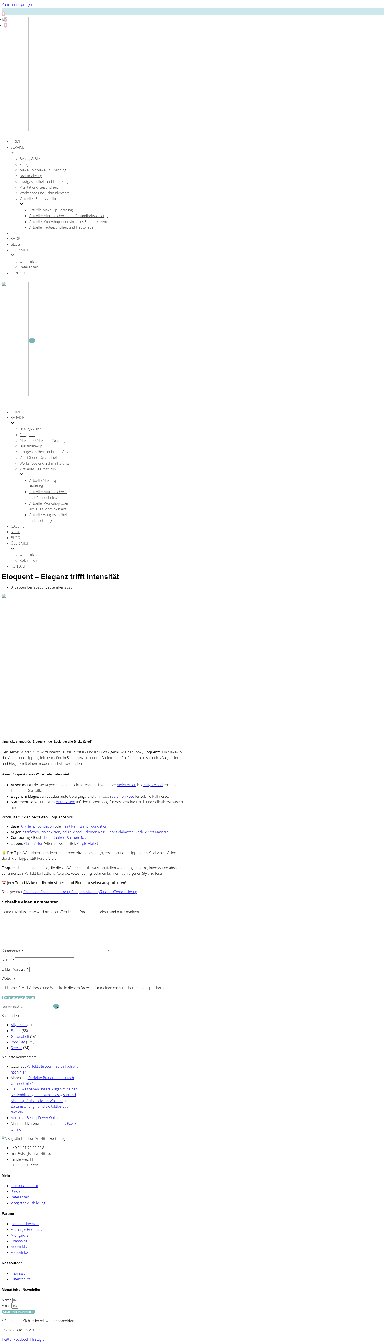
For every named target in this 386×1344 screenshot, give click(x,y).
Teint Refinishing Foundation (85, 826)
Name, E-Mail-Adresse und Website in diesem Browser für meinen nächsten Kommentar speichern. (85, 987)
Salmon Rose (77, 837)
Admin (16, 1117)
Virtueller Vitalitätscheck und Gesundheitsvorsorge (68, 215)
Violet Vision (126, 784)
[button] (56, 1006)
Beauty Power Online (43, 1117)
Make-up (93, 891)
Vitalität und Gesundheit (39, 187)
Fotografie (27, 164)
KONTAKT (18, 272)
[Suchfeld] (56, 1006)
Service (16, 1047)
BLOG (15, 244)
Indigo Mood (153, 784)
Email (6, 1305)
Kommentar (12, 950)
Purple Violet (87, 843)
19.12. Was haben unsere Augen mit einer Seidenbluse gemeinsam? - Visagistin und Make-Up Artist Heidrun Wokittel (44, 1095)
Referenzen (29, 267)
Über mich (28, 261)
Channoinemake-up (55, 891)
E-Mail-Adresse (15, 969)
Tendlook (107, 891)
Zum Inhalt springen (17, 4)
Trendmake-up (125, 891)
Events (16, 1030)
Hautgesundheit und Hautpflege (45, 181)
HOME (16, 141)
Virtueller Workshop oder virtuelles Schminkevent (68, 221)
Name (8, 959)
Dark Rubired (54, 837)
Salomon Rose (123, 796)
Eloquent (78, 891)
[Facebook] (3, 13)
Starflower (31, 832)
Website (8, 978)
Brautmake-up (31, 175)
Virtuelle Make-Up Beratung (51, 210)
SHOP (15, 238)
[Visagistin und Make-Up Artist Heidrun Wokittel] (15, 130)
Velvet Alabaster (120, 832)
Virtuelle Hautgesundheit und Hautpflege (61, 227)
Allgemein (19, 1024)
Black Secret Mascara (151, 832)
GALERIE (18, 233)
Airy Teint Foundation (37, 826)
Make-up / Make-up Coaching (43, 170)
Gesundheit (20, 1036)
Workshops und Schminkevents (44, 193)
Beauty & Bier (30, 158)
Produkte (18, 1042)
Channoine (31, 891)
